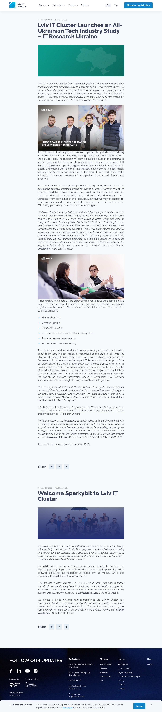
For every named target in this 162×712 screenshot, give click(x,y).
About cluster (106, 664)
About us (43, 5)
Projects (72, 5)
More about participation (138, 5)
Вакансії (103, 668)
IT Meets (122, 688)
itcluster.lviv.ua (75, 688)
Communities (105, 676)
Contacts (85, 5)
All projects (123, 664)
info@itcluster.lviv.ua (77, 686)
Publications (57, 5)
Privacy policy (14, 696)
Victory (121, 680)
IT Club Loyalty (124, 668)
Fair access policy (16, 692)
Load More (81, 642)
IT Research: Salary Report (129, 676)
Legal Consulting (125, 672)
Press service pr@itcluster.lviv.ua (76, 695)
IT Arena (121, 684)
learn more (67, 707)
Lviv (101, 680)
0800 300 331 (75, 680)
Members (104, 672)
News (149, 664)
